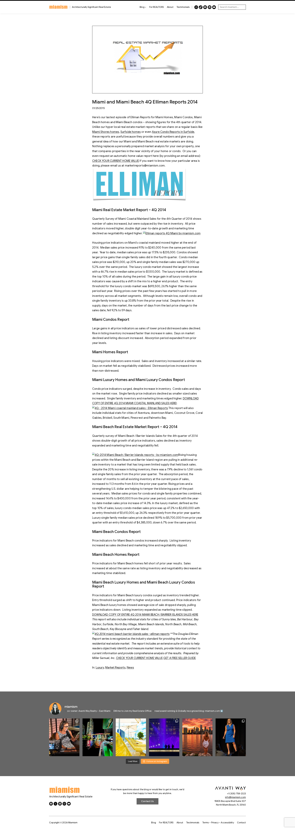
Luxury (100, 667)
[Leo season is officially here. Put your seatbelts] (197, 737)
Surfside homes (130, 132)
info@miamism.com (235, 797)
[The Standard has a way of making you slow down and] (131, 737)
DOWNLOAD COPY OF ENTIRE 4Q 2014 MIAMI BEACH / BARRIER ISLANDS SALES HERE (145, 614)
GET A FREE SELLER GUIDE (179, 658)
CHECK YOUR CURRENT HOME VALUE (115, 161)
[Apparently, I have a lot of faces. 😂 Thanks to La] (64, 737)
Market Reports (115, 667)
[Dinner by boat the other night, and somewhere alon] (98, 737)
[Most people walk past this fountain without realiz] (164, 737)
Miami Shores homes (105, 132)
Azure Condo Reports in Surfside (173, 132)
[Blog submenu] (145, 7)
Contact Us (147, 801)
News (130, 667)
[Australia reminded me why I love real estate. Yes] (231, 737)
